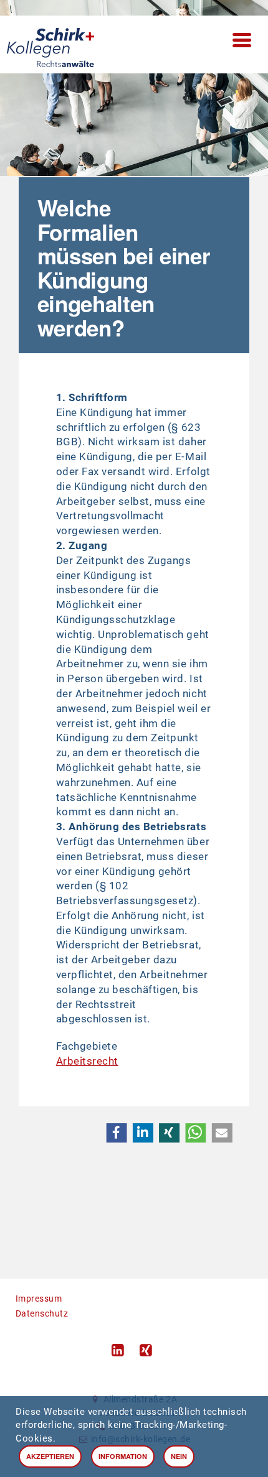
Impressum (39, 1298)
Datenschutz (42, 1313)
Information (122, 1456)
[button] (116, 1133)
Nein (179, 1456)
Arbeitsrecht (87, 1061)
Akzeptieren (50, 1456)
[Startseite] (134, 44)
